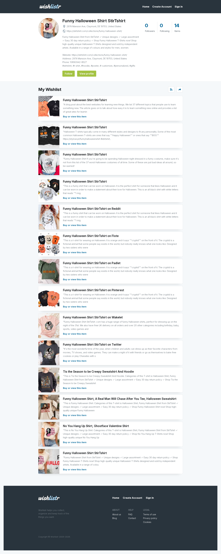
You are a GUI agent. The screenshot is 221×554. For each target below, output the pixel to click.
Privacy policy (150, 518)
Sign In (179, 6)
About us (116, 514)
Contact (132, 518)
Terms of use (149, 514)
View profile (87, 73)
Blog (114, 518)
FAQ (130, 514)
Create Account (162, 6)
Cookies (147, 522)
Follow (68, 73)
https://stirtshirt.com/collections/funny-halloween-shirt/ (94, 31)
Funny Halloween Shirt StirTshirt (93, 20)
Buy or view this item (74, 116)
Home (145, 6)
